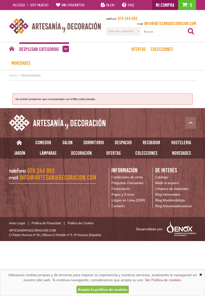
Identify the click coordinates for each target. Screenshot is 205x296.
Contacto (118, 206)
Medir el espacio (167, 183)
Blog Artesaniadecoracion (173, 206)
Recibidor (151, 142)
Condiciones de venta (127, 177)
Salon (67, 142)
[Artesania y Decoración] (55, 26)
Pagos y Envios (123, 194)
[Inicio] (11, 50)
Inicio (13, 75)
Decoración (31, 75)
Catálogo (161, 177)
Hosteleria (181, 142)
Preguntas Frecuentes (128, 183)
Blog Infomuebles (167, 194)
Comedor (43, 142)
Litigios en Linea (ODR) (128, 200)
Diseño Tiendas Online (181, 228)
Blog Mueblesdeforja (170, 200)
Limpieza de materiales (172, 188)
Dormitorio (94, 142)
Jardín (19, 153)
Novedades (21, 63)
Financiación (121, 188)
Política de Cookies (81, 223)
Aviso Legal (17, 223)
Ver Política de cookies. (163, 280)
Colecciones (162, 49)
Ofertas (138, 49)
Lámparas (48, 153)
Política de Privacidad (46, 223)
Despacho (123, 142)
